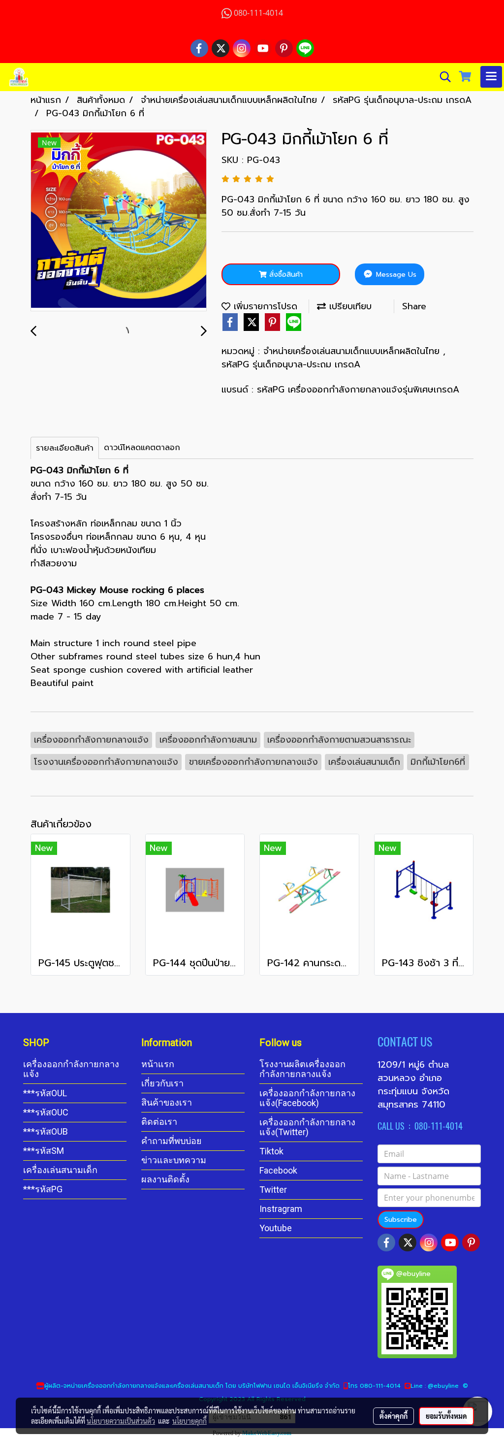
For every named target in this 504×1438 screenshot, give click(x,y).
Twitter (273, 1189)
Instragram (280, 1209)
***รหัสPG (43, 1189)
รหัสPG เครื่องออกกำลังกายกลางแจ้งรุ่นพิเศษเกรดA (358, 389)
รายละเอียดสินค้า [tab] (65, 448)
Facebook (278, 1170)
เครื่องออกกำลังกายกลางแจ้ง (71, 1069)
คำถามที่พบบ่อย (171, 1141)
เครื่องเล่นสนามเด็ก (60, 1170)
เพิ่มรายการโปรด (263, 306)
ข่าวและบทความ (173, 1160)
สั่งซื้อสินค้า (285, 274)
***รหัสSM (43, 1150)
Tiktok (271, 1151)
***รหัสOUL (45, 1093)
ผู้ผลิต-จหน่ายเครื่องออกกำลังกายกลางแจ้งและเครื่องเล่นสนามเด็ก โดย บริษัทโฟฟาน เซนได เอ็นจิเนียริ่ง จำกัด (192, 1385)
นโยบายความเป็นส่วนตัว (121, 1420)
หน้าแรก (157, 1064)
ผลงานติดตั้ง (165, 1179)
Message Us (395, 274)
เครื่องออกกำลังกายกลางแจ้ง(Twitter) (307, 1127)
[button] (442, 76)
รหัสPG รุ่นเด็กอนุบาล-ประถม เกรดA (290, 364)
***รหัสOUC (45, 1112)
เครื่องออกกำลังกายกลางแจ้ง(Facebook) (307, 1098)
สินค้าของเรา (166, 1102)
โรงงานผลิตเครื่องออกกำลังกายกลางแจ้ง (302, 1069)
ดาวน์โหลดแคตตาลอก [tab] (142, 448)
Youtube (275, 1228)
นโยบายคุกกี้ (189, 1420)
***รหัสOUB (45, 1131)
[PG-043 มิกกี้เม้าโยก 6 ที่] (118, 221)
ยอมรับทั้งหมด (446, 1415)
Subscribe (400, 1219)
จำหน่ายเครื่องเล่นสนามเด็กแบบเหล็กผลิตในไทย (353, 351)
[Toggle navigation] (491, 77)
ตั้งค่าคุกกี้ (393, 1415)
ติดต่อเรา (159, 1121)
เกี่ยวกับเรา (162, 1083)
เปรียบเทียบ (349, 306)
